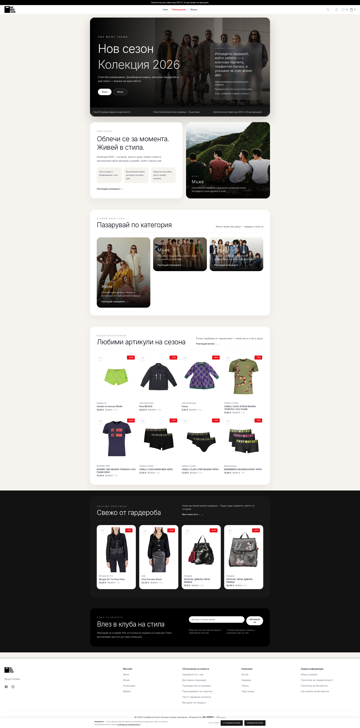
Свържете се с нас (192, 674)
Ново (165, 9)
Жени (105, 92)
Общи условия (309, 674)
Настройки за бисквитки (315, 691)
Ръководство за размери (196, 685)
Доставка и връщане (194, 680)
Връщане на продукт (194, 702)
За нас (245, 674)
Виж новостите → (192, 514)
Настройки (213, 723)
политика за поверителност (128, 724)
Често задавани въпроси (196, 697)
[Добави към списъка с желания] (100, 358)
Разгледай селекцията (110, 189)
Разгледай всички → (208, 343)
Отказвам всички (231, 723)
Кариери (246, 680)
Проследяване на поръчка (197, 691)
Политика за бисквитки (314, 685)
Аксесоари (129, 685)
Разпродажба (179, 9)
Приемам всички (255, 723)
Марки (194, 9)
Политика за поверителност (317, 680)
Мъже (120, 92)
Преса (244, 685)
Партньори (247, 691)
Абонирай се (255, 620)
